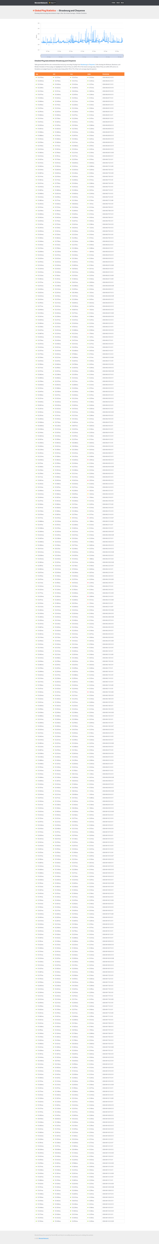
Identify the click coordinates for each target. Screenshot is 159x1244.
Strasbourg (84, 64)
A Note (113, 3)
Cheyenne (92, 64)
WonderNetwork (41, 3)
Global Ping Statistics (45, 10)
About (118, 3)
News (122, 3)
